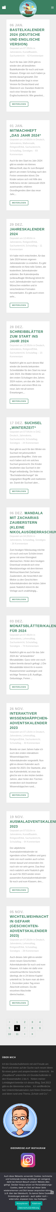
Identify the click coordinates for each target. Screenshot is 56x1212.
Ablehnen (36, 1203)
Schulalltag (15, 150)
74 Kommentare (31, 646)
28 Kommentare (31, 951)
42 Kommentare (35, 55)
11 (17, 1034)
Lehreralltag (29, 638)
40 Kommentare (32, 743)
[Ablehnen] (52, 1192)
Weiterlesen (19, 104)
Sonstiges (27, 150)
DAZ (38, 432)
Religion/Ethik (17, 147)
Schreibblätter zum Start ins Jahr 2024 (26, 336)
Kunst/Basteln (30, 52)
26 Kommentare (20, 543)
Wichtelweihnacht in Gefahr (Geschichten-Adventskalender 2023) (29, 926)
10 (9, 1034)
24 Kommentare (31, 443)
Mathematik (28, 143)
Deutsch (40, 139)
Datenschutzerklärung (29, 1208)
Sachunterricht (17, 55)
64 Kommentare (32, 842)
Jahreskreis (16, 52)
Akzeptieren (22, 1203)
